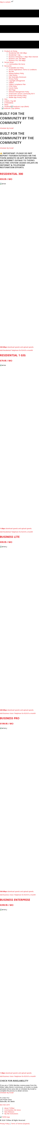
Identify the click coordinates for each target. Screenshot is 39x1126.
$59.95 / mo (6, 179)
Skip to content (5, 2)
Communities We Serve (12, 1110)
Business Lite (10, 537)
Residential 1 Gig (13, 355)
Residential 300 (11, 174)
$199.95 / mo (6, 723)
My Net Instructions (11, 1114)
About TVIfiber (9, 1108)
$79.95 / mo (6, 360)
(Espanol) (26, 1124)
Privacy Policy (4, 1124)
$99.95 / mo (6, 542)
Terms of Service (17, 1124)
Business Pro (9, 718)
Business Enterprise (15, 900)
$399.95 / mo (6, 905)
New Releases (9, 1112)
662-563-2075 (5, 1105)
